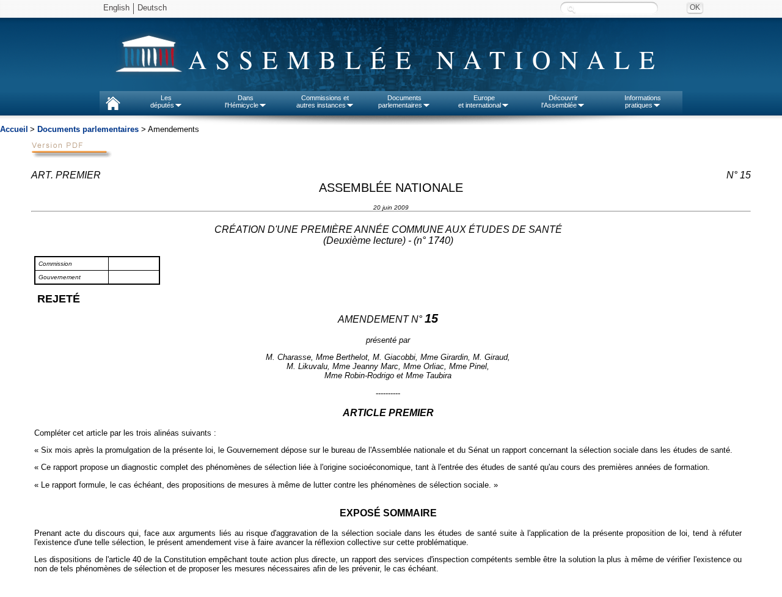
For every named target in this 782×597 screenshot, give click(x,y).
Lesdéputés (162, 101)
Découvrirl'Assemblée (559, 101)
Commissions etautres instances (322, 101)
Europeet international (479, 101)
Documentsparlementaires (400, 101)
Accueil (14, 129)
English (116, 7)
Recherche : (571, 9)
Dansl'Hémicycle (241, 101)
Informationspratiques (642, 101)
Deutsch (152, 7)
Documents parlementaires (88, 129)
